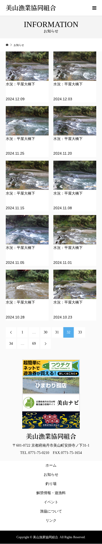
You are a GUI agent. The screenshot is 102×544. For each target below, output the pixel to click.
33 (80, 332)
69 (34, 344)
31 (57, 332)
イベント (51, 502)
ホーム (51, 465)
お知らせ (51, 475)
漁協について (51, 511)
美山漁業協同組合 (31, 7)
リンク (51, 520)
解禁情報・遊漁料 (51, 493)
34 (11, 344)
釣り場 (51, 484)
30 (45, 332)
